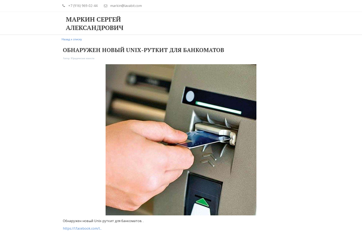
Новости (266, 23)
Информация (234, 23)
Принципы (160, 23)
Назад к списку (72, 39)
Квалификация (196, 23)
